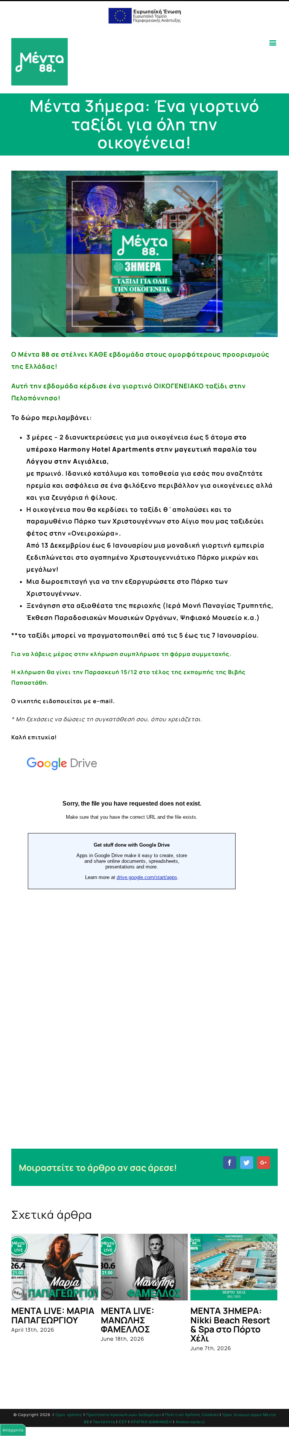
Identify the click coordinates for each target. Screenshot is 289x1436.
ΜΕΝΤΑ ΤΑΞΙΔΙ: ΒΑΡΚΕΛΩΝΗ (222, 1315)
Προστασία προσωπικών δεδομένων (123, 1414)
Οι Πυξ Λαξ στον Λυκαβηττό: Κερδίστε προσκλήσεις (135, 1324)
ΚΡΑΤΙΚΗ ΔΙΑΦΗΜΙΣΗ (151, 1421)
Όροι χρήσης (68, 1414)
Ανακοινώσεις (190, 1421)
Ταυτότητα (104, 1421)
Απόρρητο (13, 1430)
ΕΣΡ (123, 1421)
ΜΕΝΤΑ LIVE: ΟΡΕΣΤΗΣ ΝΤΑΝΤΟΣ (53, 1315)
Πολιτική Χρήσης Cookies (192, 1414)
